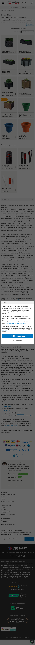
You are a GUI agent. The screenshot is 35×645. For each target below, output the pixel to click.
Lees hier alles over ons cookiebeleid (16, 323)
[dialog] (17, 322)
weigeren (4, 330)
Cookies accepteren (17, 336)
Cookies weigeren (17, 340)
